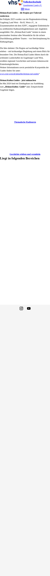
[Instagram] (21, 308)
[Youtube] (29, 308)
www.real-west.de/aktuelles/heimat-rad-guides (19, 74)
